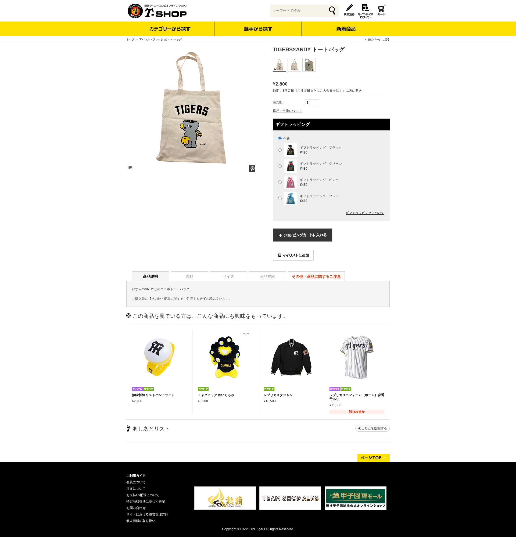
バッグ (178, 39)
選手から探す (258, 29)
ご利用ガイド (136, 476)
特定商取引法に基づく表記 (145, 501)
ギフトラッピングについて (365, 213)
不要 (286, 138)
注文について (136, 488)
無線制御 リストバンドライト (153, 395)
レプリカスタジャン (278, 395)
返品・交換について (287, 111)
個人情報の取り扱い (140, 521)
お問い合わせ (136, 508)
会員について (136, 482)
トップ (130, 39)
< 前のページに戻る (377, 39)
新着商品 (346, 25)
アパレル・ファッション (154, 39)
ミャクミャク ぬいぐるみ (216, 395)
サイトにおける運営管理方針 (147, 514)
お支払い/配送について (142, 495)
